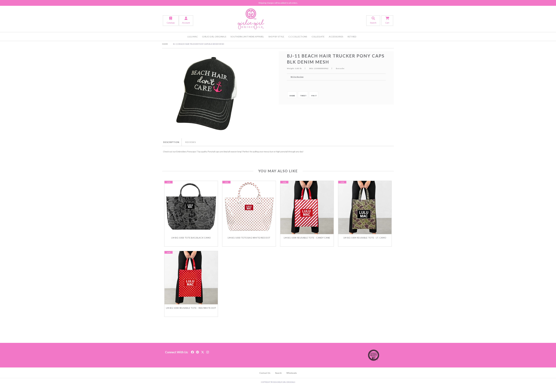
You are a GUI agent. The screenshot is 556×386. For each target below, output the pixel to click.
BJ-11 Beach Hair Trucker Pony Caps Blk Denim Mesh (198, 44)
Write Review (297, 77)
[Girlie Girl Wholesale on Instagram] (207, 351)
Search (278, 373)
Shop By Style (276, 36)
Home (165, 44)
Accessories (336, 36)
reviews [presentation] (190, 142)
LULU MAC (193, 36)
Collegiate (318, 36)
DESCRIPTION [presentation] (171, 142)
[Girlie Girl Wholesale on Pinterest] (197, 351)
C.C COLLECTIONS (297, 36)
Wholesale (291, 373)
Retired (352, 36)
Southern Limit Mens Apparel (247, 36)
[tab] (172, 142)
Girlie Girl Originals (214, 36)
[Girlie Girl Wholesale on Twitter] (202, 351)
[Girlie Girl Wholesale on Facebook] (192, 351)
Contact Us (264, 373)
